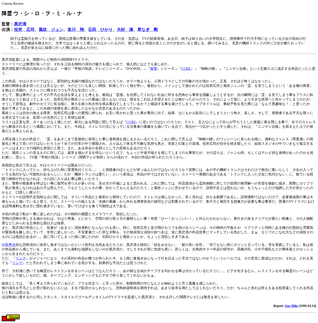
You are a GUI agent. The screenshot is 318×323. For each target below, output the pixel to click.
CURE (186, 68)
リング (21, 258)
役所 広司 (24, 29)
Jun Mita (291, 306)
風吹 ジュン (51, 29)
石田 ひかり (100, 29)
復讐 (153, 68)
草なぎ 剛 (147, 29)
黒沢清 (20, 24)
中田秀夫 (9, 245)
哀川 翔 (75, 29)
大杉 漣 (125, 29)
